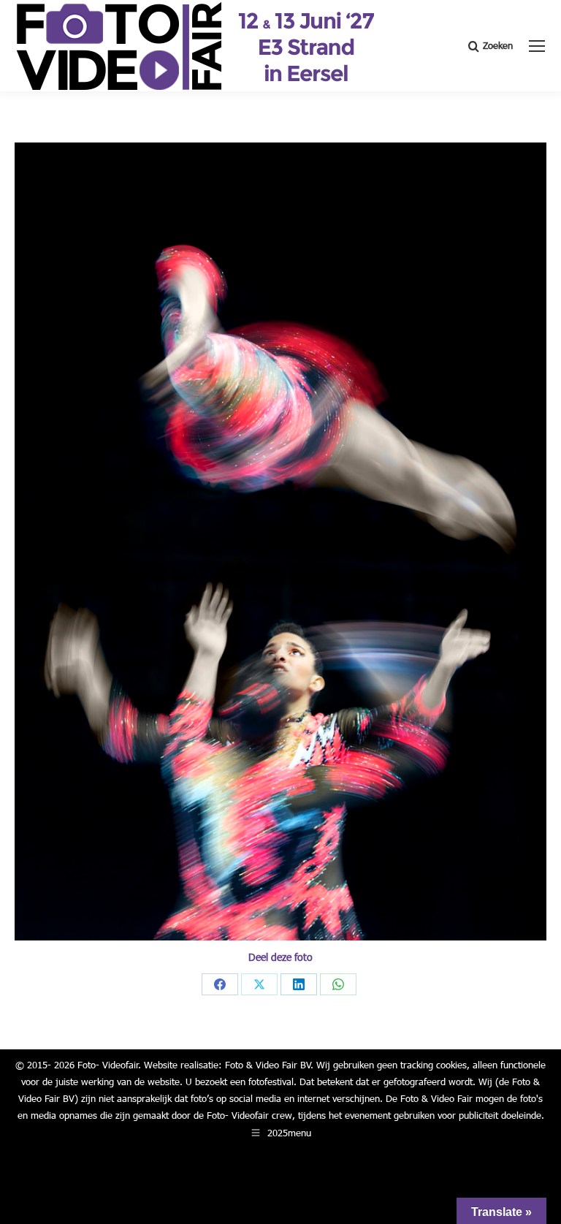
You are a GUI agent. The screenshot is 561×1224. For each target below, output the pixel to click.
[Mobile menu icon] (536, 46)
